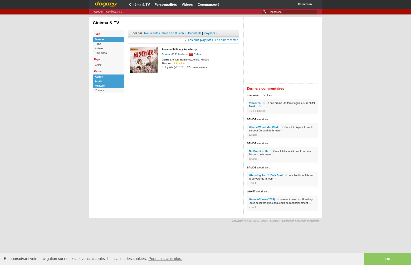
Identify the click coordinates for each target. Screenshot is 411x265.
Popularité (194, 33)
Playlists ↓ (210, 33)
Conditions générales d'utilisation (300, 220)
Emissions (101, 52)
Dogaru (105, 3)
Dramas (99, 39)
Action (99, 76)
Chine (98, 64)
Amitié (99, 81)
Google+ (275, 220)
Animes (99, 48)
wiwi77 (251, 191)
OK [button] (387, 259)
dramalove (253, 95)
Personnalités (166, 4)
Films (98, 43)
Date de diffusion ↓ (174, 33)
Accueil (98, 11)
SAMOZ (251, 119)
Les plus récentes (226, 40)
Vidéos (187, 4)
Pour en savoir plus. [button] (165, 259)
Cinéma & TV (139, 4)
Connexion (305, 4)
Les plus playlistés (200, 40)
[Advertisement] (183, 82)
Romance (100, 90)
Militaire (100, 85)
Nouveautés (152, 33)
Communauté (208, 4)
